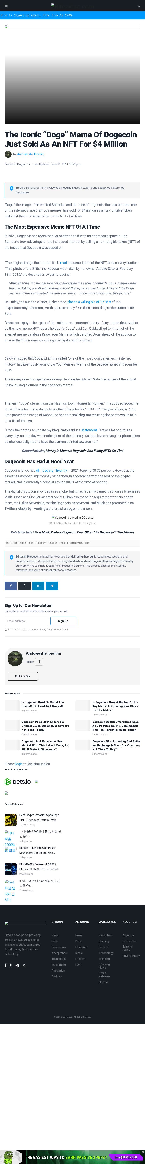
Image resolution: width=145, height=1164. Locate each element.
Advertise (128, 935)
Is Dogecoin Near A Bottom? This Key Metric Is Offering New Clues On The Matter (115, 706)
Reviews (57, 976)
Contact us (130, 941)
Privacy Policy (131, 956)
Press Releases (104, 974)
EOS (77, 964)
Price (55, 941)
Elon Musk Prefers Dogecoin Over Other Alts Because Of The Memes (84, 532)
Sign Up (63, 621)
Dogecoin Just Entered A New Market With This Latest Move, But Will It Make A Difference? (45, 745)
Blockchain (106, 935)
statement (89, 430)
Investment (59, 964)
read (63, 263)
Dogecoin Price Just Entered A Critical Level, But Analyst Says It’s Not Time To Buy (45, 726)
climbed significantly (51, 470)
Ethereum (81, 947)
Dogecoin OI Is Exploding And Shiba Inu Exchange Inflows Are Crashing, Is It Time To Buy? (116, 745)
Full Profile (22, 676)
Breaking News (104, 965)
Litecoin (80, 959)
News (55, 935)
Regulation (58, 970)
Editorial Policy (128, 948)
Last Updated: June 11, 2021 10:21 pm (56, 164)
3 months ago (100, 734)
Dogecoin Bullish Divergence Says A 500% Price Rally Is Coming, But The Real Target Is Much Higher (115, 726)
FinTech (104, 947)
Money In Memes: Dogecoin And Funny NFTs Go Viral (84, 451)
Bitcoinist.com (67, 1017)
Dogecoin (23, 164)
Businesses (59, 947)
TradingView (89, 523)
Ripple (79, 953)
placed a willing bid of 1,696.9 (89, 302)
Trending (104, 959)
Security (104, 941)
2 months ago (29, 710)
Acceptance (59, 953)
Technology (59, 959)
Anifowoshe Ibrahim (30, 154)
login (19, 764)
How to (103, 982)
